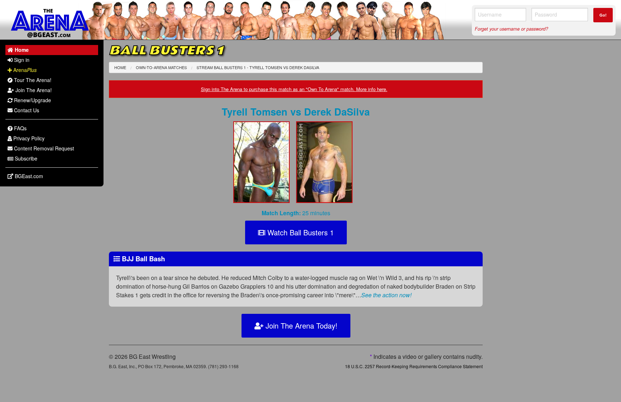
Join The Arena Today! (300, 325)
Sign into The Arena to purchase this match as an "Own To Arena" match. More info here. (294, 89)
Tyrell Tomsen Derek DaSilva (296, 111)
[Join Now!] (264, 164)
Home (120, 67)
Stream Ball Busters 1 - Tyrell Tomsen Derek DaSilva (258, 67)
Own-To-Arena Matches (161, 67)
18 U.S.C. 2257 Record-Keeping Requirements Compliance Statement (414, 366)
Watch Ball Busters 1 (299, 232)
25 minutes (296, 213)
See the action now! (386, 295)
